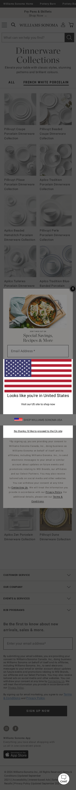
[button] (64, 779)
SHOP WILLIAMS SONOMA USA (43, 420)
